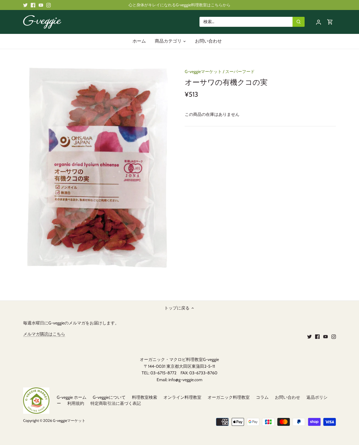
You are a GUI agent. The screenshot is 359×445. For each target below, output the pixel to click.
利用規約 (75, 403)
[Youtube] (41, 5)
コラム (262, 397)
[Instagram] (48, 5)
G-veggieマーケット (203, 71)
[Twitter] (25, 5)
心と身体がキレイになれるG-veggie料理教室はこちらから (179, 4)
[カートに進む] (330, 22)
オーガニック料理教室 (229, 397)
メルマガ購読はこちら (44, 334)
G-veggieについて (109, 397)
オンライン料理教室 (182, 397)
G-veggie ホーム (71, 397)
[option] (97, 167)
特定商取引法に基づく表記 (115, 403)
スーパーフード (240, 71)
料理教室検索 (144, 397)
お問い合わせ (287, 397)
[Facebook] (33, 5)
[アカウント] (318, 22)
